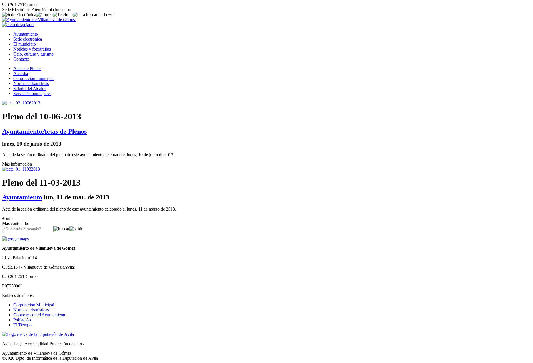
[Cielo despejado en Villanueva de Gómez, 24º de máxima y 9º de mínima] (18, 24)
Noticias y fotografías (32, 49)
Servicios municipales (32, 93)
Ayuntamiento (25, 34)
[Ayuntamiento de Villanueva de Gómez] (39, 19)
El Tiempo (22, 324)
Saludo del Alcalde (29, 88)
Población (22, 319)
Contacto (21, 59)
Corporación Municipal (33, 304)
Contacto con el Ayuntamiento (39, 314)
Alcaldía (20, 73)
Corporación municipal (33, 78)
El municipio (24, 44)
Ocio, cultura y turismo (33, 54)
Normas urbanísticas (31, 309)
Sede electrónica (27, 39)
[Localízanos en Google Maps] (15, 238)
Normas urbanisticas (31, 83)
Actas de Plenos (27, 68)
